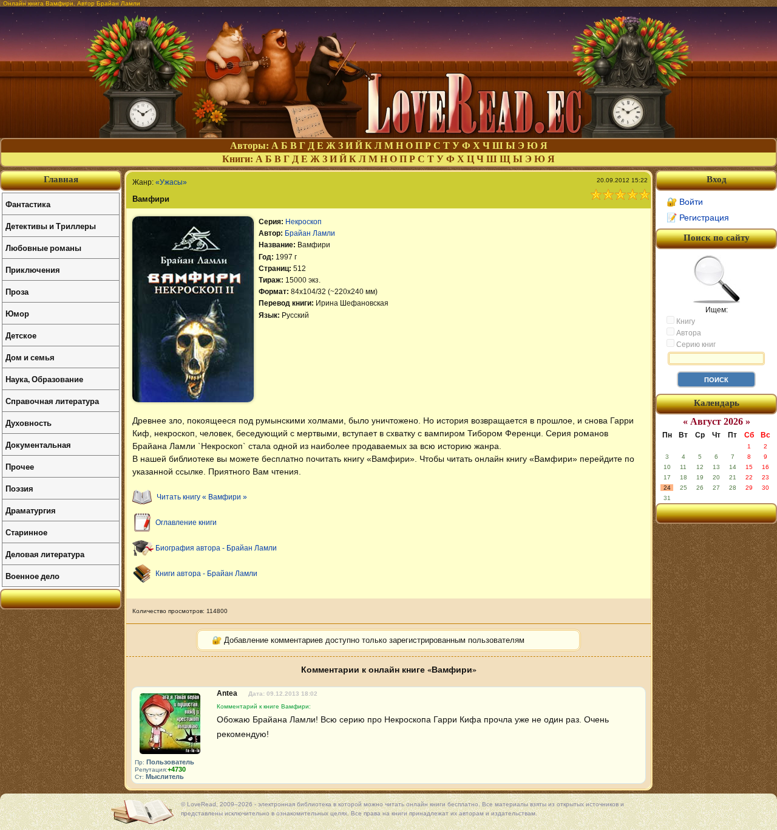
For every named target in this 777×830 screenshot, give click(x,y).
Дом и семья (30, 357)
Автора (687, 333)
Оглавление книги (186, 522)
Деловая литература (44, 554)
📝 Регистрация (698, 217)
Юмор (17, 313)
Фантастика (27, 204)
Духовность (28, 422)
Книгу (684, 321)
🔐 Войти (685, 202)
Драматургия (30, 510)
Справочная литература (52, 400)
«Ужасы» (171, 182)
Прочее (19, 466)
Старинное (26, 532)
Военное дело (32, 575)
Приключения (32, 269)
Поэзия (19, 488)
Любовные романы (43, 247)
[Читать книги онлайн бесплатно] (388, 134)
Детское (20, 335)
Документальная (38, 444)
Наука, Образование (44, 379)
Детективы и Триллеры (50, 226)
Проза (17, 291)
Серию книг (695, 344)
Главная (61, 179)
